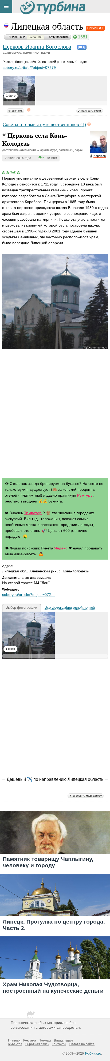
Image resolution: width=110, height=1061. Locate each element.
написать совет (91, 110)
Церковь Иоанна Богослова (37, 46)
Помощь (45, 1040)
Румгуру (85, 495)
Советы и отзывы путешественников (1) (44, 124)
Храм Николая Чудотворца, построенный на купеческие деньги (53, 987)
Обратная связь (37, 1044)
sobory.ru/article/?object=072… (28, 594)
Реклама (29, 1040)
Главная (14, 1040)
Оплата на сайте (82, 1044)
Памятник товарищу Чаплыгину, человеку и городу (48, 862)
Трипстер (33, 513)
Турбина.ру (93, 1053)
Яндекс (61, 548)
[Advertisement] (55, 414)
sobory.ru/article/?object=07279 (29, 67)
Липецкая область (48, 25)
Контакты (59, 1044)
